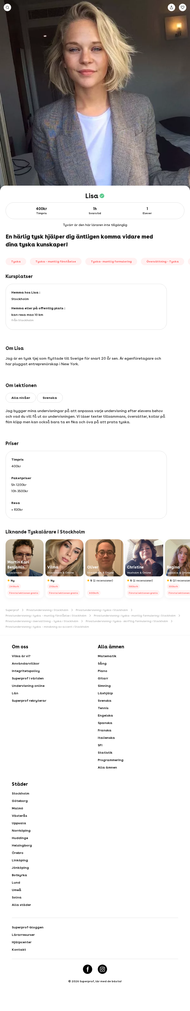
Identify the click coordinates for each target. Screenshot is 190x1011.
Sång (102, 663)
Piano (102, 671)
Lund (16, 882)
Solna (17, 897)
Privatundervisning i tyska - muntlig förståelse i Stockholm (46, 615)
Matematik (107, 656)
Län (15, 693)
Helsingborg (22, 845)
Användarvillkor (25, 663)
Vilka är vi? (21, 656)
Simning (104, 686)
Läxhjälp (105, 693)
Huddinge (20, 838)
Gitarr (103, 678)
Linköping (20, 860)
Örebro (17, 853)
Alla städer (21, 905)
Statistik (105, 752)
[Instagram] (102, 969)
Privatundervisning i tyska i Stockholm (102, 610)
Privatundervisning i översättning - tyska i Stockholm (42, 621)
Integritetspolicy (26, 671)
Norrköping (21, 830)
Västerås (19, 815)
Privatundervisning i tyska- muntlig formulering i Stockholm (135, 615)
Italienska (106, 738)
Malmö (17, 808)
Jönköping (20, 867)
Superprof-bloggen (28, 927)
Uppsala (19, 823)
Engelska (105, 715)
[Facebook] (87, 969)
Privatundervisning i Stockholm (47, 610)
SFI (100, 745)
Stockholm (20, 793)
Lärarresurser (23, 935)
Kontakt (19, 949)
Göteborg (20, 801)
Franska (104, 730)
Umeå (16, 890)
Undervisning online (28, 686)
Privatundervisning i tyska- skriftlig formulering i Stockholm (127, 621)
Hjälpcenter (22, 942)
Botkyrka (19, 875)
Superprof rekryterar (29, 700)
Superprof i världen (28, 678)
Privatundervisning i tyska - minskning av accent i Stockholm (47, 626)
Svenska (104, 700)
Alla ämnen (107, 767)
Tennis (103, 708)
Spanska (105, 723)
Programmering (111, 760)
